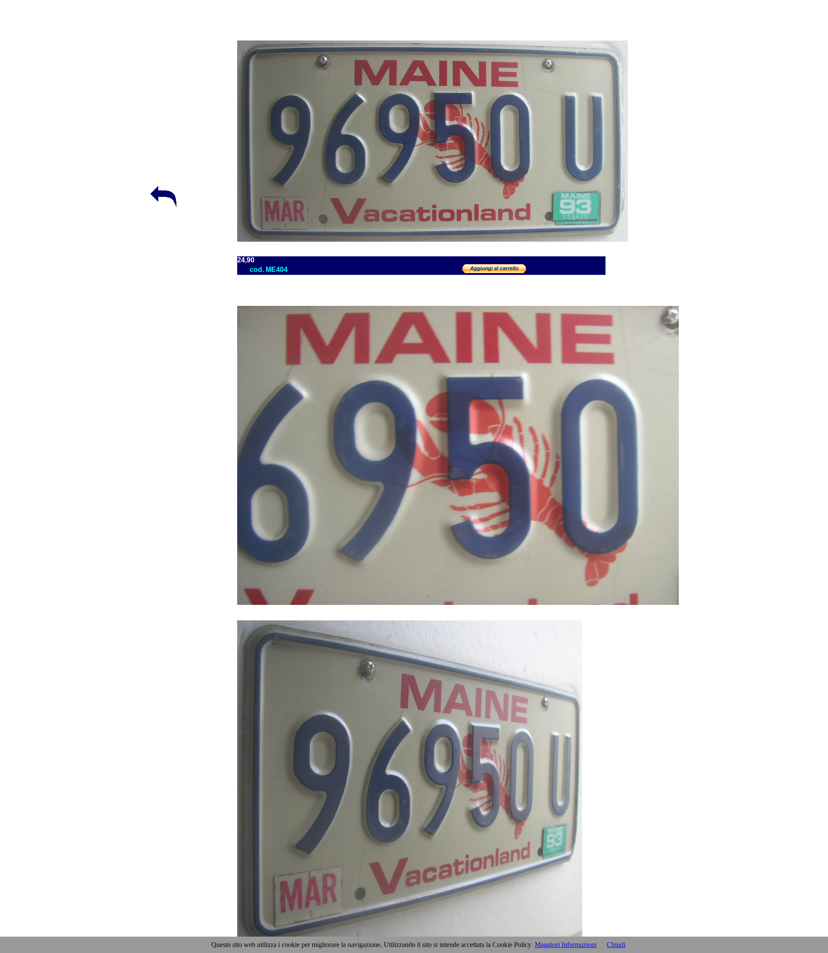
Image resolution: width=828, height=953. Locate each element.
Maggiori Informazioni (565, 944)
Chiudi (616, 944)
